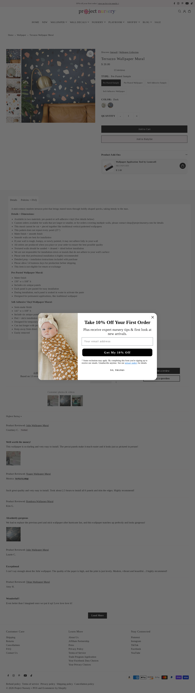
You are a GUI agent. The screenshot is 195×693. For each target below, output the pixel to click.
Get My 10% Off (117, 352)
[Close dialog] (152, 317)
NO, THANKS (117, 370)
